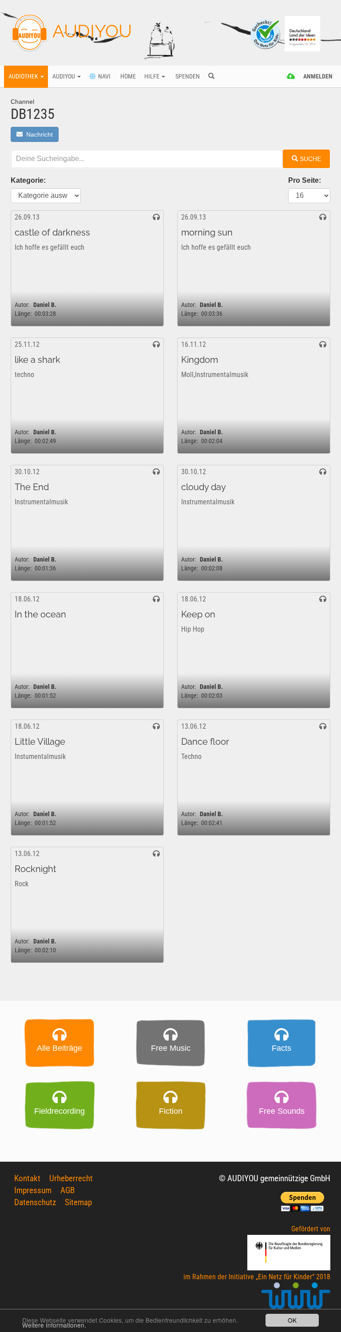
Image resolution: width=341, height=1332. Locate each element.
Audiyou (64, 76)
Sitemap (78, 1202)
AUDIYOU (90, 30)
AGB (67, 1190)
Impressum (33, 1190)
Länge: (23, 314)
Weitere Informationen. (54, 1324)
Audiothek (24, 76)
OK (292, 1320)
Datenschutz (35, 1202)
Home (127, 76)
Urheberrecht (71, 1178)
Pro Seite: (304, 180)
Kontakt (27, 1178)
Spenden (187, 76)
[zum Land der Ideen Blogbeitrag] (302, 33)
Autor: (22, 305)
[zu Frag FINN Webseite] (266, 33)
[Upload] (291, 77)
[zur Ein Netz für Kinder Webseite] (295, 1299)
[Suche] (211, 77)
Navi (103, 76)
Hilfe (152, 76)
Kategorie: (28, 180)
